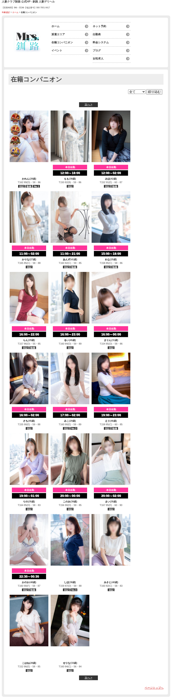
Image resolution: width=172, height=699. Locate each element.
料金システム (101, 42)
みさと (107, 582)
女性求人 (98, 58)
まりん (107, 340)
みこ (66, 420)
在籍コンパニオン (62, 42)
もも (66, 178)
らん (25, 340)
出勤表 (97, 34)
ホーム (15, 12)
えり (107, 420)
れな (107, 259)
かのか (25, 582)
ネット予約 (99, 26)
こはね (25, 663)
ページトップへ (154, 687)
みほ (107, 178)
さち (25, 420)
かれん (25, 178)
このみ (66, 501)
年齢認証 (6, 12)
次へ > (88, 104)
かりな (25, 259)
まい (107, 501)
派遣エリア (58, 34)
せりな (66, 663)
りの (25, 501)
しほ (66, 582)
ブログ (97, 50)
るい (66, 340)
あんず (66, 259)
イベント (57, 50)
